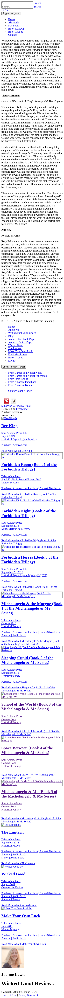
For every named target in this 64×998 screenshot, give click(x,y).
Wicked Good (15, 345)
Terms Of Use (9, 995)
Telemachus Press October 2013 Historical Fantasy (11, 623)
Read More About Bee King (16, 450)
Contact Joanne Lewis (20, 390)
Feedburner (22, 408)
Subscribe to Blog (16, 405)
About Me (13, 329)
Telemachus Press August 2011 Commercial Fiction (12, 884)
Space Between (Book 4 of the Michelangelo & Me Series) (27, 750)
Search (37, 3)
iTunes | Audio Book (12, 857)
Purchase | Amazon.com (14, 444)
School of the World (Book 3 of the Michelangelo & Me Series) (31, 706)
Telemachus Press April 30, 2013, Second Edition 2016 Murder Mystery (21, 479)
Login (4, 10)
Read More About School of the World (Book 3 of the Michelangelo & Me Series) (30, 733)
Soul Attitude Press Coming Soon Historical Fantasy (11, 719)
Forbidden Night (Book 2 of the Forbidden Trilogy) (28, 513)
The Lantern (15, 348)
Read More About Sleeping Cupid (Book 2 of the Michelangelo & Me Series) (28, 689)
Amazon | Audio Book (13, 635)
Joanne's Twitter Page (20, 342)
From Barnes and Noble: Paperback (27, 375)
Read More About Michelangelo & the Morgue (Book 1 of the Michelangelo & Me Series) (31, 643)
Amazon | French (10, 899)
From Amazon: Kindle (20, 385)
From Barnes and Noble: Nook (25, 372)
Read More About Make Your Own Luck (23, 943)
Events (12, 360)
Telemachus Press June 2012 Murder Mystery (10, 926)
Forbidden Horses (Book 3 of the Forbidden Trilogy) (29, 559)
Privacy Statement (28, 995)
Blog (10, 336)
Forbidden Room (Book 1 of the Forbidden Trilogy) (29, 466)
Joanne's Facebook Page (21, 339)
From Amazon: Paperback (22, 381)
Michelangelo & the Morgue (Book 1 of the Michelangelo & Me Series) (31, 608)
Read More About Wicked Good (19, 905)
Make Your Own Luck (20, 351)
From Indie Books (18, 378)
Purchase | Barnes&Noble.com (44, 488)
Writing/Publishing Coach (22, 332)
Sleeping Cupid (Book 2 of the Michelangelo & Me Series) (27, 660)
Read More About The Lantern (18, 863)
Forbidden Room (17, 354)
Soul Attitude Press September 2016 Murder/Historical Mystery (15, 525)
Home (11, 326)
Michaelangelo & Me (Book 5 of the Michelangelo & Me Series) (29, 793)
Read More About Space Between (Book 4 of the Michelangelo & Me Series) (28, 776)
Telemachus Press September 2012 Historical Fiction (10, 842)
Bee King (9, 426)
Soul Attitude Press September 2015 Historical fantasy (11, 672)
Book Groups (15, 357)
